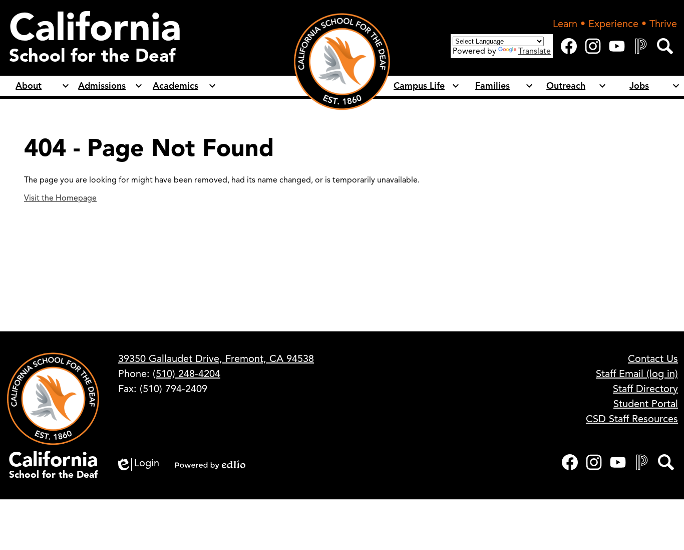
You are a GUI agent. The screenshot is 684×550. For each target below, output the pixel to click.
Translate (534, 51)
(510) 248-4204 (186, 374)
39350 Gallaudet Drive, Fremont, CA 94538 (216, 358)
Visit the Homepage (60, 198)
